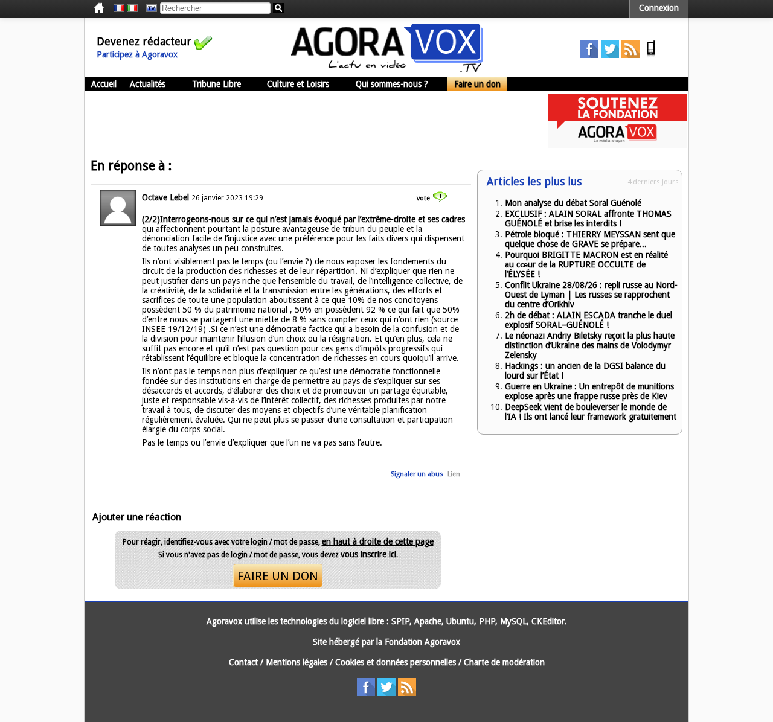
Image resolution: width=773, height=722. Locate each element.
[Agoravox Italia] (132, 8)
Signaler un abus (417, 474)
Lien (453, 474)
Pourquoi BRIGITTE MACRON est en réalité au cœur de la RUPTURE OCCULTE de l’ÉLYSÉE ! (586, 264)
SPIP (400, 621)
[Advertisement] (304, 121)
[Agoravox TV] (148, 8)
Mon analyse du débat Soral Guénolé (573, 203)
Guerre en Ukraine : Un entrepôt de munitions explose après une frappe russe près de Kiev (589, 391)
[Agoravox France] (119, 8)
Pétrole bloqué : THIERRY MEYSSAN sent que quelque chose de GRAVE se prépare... (590, 239)
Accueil (104, 84)
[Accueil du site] (387, 69)
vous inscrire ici (368, 554)
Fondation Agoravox (422, 642)
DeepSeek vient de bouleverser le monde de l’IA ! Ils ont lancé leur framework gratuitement (590, 411)
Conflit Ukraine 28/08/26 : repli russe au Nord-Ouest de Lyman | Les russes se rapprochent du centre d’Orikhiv (591, 294)
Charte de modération (504, 662)
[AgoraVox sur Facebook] (589, 55)
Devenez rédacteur (144, 41)
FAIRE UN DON (277, 576)
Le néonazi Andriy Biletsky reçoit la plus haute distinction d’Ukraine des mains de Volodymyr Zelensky (590, 345)
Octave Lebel (165, 197)
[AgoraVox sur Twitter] (610, 55)
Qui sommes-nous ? (392, 84)
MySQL (513, 621)
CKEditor (548, 621)
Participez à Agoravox (137, 54)
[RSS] (630, 55)
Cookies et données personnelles (395, 662)
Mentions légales (296, 662)
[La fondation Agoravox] (617, 145)
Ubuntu (460, 621)
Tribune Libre (216, 84)
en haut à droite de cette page (378, 541)
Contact (243, 662)
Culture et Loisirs (298, 84)
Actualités (147, 84)
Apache (427, 621)
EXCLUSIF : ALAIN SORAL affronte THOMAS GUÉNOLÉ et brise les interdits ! (588, 218)
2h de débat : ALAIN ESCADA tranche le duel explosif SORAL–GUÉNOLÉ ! (588, 320)
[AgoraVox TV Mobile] (651, 55)
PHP (487, 621)
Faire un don (477, 84)
